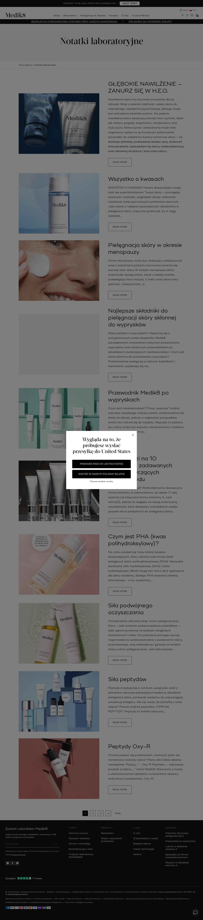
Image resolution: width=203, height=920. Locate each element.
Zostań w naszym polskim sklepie (101, 474)
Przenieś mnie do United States (101, 464)
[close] (133, 435)
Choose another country (101, 481)
